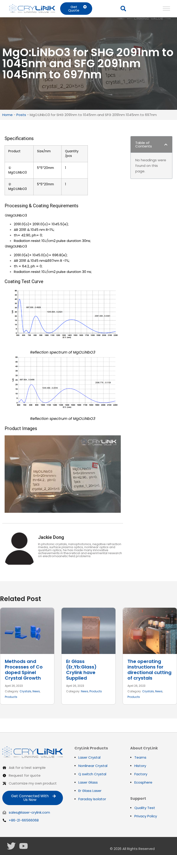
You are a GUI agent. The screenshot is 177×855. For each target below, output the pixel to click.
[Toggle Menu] (166, 8)
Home (7, 114)
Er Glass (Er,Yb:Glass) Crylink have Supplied (81, 669)
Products (11, 697)
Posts (21, 114)
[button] (123, 8)
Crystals (25, 691)
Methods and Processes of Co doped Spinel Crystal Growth (24, 669)
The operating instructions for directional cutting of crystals (149, 669)
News (36, 691)
